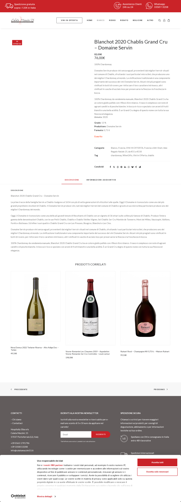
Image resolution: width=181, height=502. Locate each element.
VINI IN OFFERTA (134, 148)
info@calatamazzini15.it (22, 450)
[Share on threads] (117, 167)
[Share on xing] (136, 167)
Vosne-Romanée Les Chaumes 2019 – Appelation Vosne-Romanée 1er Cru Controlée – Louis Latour (88, 352)
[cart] (168, 20)
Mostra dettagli (44, 496)
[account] (164, 20)
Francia (121, 148)
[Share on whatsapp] (128, 167)
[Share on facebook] (110, 167)
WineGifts (127, 155)
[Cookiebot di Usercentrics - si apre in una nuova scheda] (18, 496)
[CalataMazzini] (23, 20)
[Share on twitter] (114, 167)
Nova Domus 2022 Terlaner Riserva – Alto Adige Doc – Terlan (35, 348)
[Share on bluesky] (132, 167)
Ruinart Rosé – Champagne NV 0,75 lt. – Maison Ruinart (144, 351)
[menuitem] (69, 20)
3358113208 (161, 7)
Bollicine (138, 20)
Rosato (124, 20)
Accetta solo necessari (157, 471)
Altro (150, 20)
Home (89, 20)
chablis (151, 155)
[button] (160, 20)
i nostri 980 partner (53, 465)
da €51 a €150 (135, 151)
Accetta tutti (157, 462)
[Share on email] (139, 167)
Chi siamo (16, 419)
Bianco (114, 148)
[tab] (101, 181)
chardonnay (116, 155)
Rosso (112, 20)
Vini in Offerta (140, 155)
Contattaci (17, 423)
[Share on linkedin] (125, 167)
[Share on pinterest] (121, 167)
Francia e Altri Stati (153, 148)
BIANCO (100, 20)
